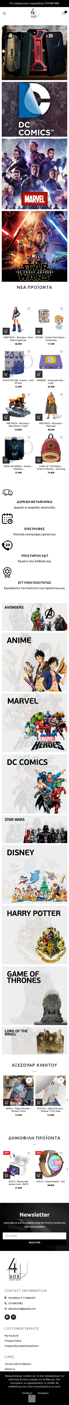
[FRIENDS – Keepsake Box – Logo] (50, 362)
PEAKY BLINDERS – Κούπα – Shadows (18, 467)
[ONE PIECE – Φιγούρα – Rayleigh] (50, 405)
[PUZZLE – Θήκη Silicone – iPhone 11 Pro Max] (50, 1091)
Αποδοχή (27, 1393)
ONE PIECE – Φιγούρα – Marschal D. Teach (18, 424)
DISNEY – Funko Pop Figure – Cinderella (51, 338)
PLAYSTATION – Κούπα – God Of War (18, 381)
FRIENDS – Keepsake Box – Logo (51, 381)
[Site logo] (34, 13)
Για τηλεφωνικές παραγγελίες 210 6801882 (34, 3)
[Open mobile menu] (4, 13)
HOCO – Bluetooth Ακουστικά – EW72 (18, 1182)
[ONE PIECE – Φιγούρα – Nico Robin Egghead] (18, 319)
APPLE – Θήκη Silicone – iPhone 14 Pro (18, 1109)
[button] (6, 331)
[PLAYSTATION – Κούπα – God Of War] (18, 362)
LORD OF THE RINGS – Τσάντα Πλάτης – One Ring (51, 467)
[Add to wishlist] (29, 309)
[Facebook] (7, 1317)
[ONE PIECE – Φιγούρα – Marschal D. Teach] (18, 405)
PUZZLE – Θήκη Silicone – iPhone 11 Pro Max (50, 1109)
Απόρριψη (43, 1393)
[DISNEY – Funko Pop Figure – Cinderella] (50, 319)
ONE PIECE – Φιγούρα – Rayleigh (51, 424)
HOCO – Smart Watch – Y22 (51, 1181)
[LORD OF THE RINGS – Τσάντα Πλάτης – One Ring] (50, 448)
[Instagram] (13, 1317)
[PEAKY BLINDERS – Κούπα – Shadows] (18, 448)
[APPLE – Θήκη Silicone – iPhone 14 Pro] (18, 1091)
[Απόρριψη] (31, 1398)
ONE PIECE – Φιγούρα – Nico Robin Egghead (18, 338)
